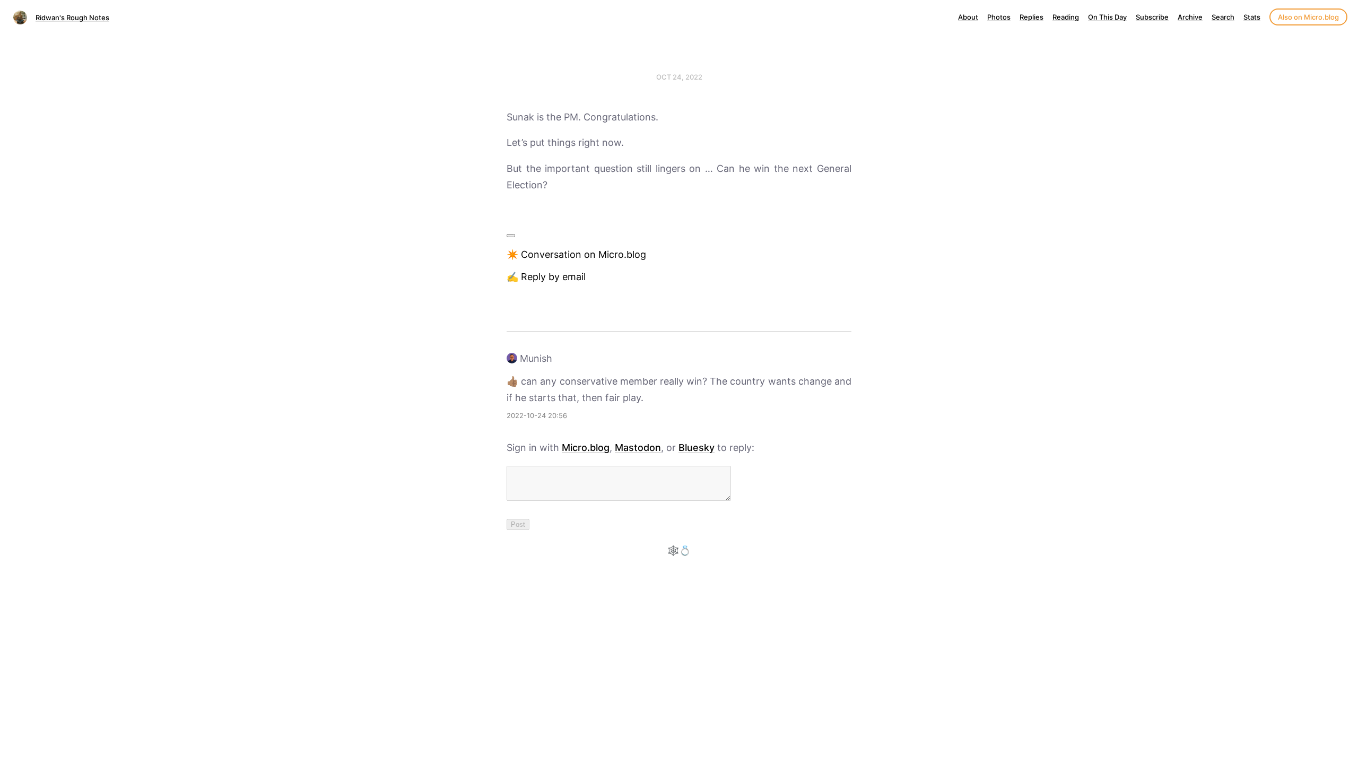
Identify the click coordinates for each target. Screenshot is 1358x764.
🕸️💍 (679, 550)
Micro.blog (586, 447)
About (968, 17)
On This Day (1107, 17)
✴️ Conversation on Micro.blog (576, 254)
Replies (1031, 17)
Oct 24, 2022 (679, 77)
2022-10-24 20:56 (537, 415)
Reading (1065, 17)
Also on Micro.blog (1308, 17)
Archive (1190, 17)
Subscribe (1152, 17)
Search (1223, 17)
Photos (999, 17)
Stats (1251, 17)
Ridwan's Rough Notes (72, 17)
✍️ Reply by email (546, 276)
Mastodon (638, 447)
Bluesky (696, 447)
